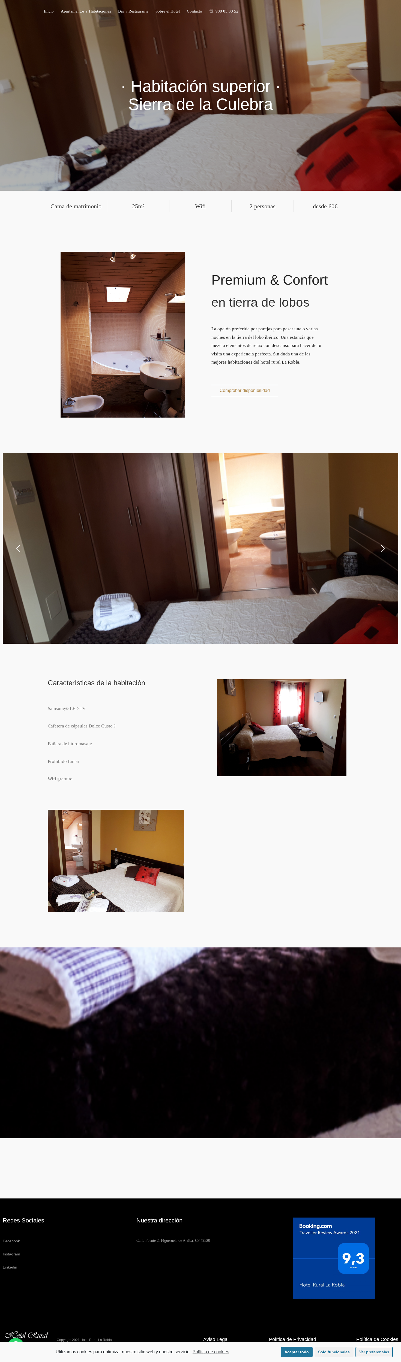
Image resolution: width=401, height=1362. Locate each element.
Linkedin (10, 1267)
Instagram (11, 1254)
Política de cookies (211, 1351)
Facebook (11, 1241)
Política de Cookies (377, 1339)
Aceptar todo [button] (297, 1352)
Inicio (49, 11)
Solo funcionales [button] (334, 1352)
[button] (244, 390)
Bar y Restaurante (133, 11)
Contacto (194, 11)
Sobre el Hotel (167, 11)
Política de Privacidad (292, 1339)
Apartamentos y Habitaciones (86, 11)
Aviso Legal (216, 1339)
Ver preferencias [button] (374, 1352)
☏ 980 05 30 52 (223, 11)
